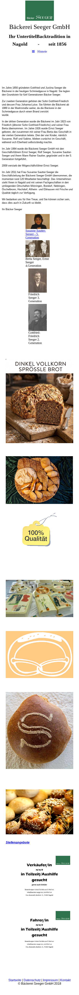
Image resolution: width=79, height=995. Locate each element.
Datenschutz (32, 980)
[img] (39, 10)
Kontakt (65, 980)
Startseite (14, 980)
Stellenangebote (18, 842)
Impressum (50, 980)
